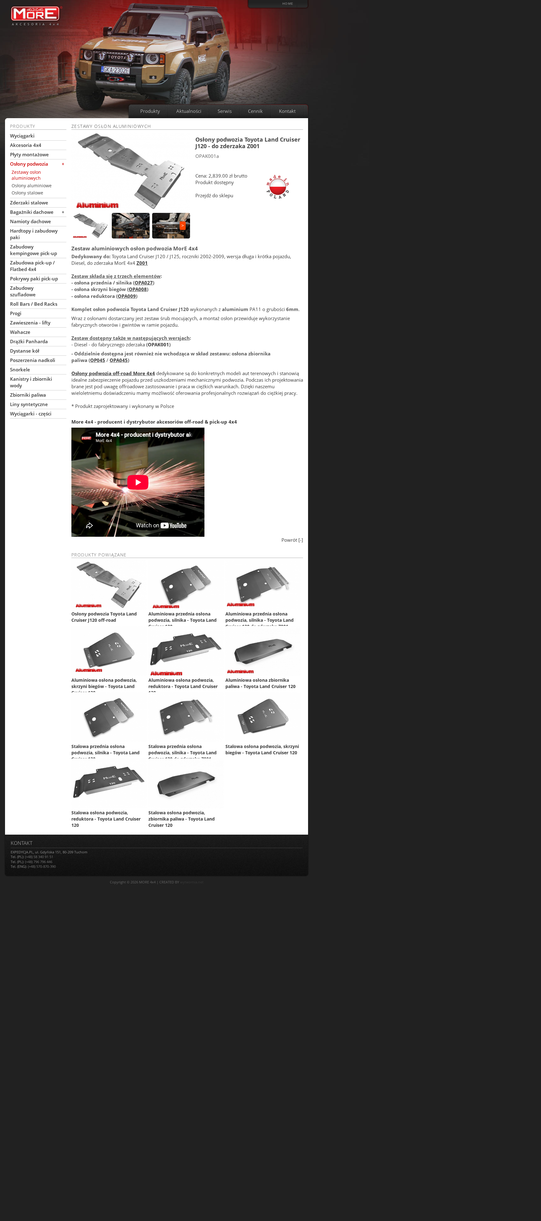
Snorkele (20, 369)
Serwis (225, 111)
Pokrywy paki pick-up (34, 278)
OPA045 (119, 360)
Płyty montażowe (29, 154)
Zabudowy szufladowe (23, 291)
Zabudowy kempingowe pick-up (33, 250)
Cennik (255, 111)
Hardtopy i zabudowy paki (34, 234)
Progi (15, 313)
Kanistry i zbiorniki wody (31, 382)
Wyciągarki (22, 136)
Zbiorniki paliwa (28, 395)
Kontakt (287, 111)
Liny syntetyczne (29, 404)
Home (288, 3)
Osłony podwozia (29, 164)
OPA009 (127, 296)
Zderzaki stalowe (29, 202)
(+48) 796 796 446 (38, 861)
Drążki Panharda (29, 341)
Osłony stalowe (27, 193)
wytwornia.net (192, 882)
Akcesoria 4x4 (25, 145)
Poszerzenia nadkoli (32, 360)
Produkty (150, 111)
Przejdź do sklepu (214, 195)
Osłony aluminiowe (32, 185)
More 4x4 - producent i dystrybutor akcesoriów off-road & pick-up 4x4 (154, 422)
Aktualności (188, 111)
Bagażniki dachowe (32, 212)
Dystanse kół (24, 351)
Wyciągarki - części (30, 413)
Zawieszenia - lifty (30, 322)
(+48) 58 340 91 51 (39, 856)
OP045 (97, 360)
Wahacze (20, 332)
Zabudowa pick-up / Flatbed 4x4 (32, 265)
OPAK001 (158, 344)
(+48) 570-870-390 (42, 866)
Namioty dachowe (30, 221)
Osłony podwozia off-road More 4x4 (113, 373)
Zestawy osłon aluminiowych (26, 175)
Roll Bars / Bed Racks (33, 304)
